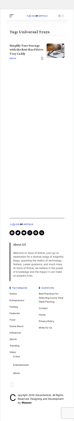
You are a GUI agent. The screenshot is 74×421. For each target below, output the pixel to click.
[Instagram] (29, 232)
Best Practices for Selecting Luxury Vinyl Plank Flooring (51, 297)
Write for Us (45, 327)
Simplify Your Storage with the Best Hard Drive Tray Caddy (26, 49)
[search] (51, 16)
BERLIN (13, 58)
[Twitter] (17, 232)
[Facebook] (12, 232)
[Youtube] (23, 232)
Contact (43, 308)
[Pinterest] (35, 232)
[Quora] (41, 232)
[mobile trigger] (13, 15)
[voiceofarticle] (37, 15)
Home (42, 314)
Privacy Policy (46, 321)
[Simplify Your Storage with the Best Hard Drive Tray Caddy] (55, 51)
